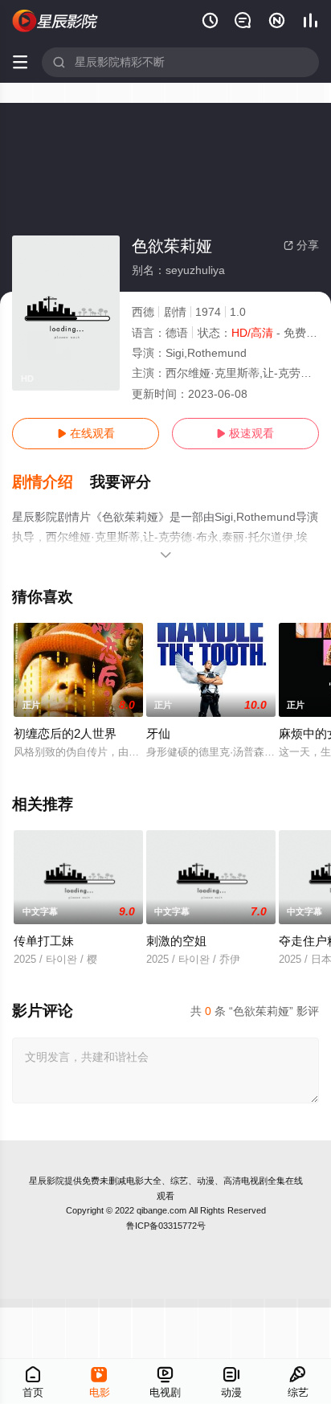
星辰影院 (46, 1180)
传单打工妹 (44, 941)
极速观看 (245, 433)
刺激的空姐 (176, 941)
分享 (301, 245)
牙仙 (158, 733)
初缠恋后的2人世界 (65, 733)
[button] (51, 482)
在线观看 (86, 433)
